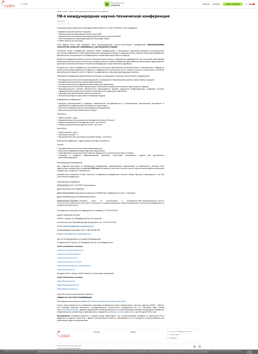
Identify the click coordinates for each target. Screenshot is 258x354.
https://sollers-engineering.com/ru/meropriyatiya (106, 301)
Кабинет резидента (232, 4)
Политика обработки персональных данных (68, 348)
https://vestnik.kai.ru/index (68, 310)
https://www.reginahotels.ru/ (69, 254)
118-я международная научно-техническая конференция (92, 11)
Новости (206, 4)
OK (250, 352)
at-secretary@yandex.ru (125, 312)
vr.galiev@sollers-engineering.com (77, 234)
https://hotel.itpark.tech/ (67, 258)
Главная (59, 11)
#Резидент (61, 21)
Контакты (216, 4)
